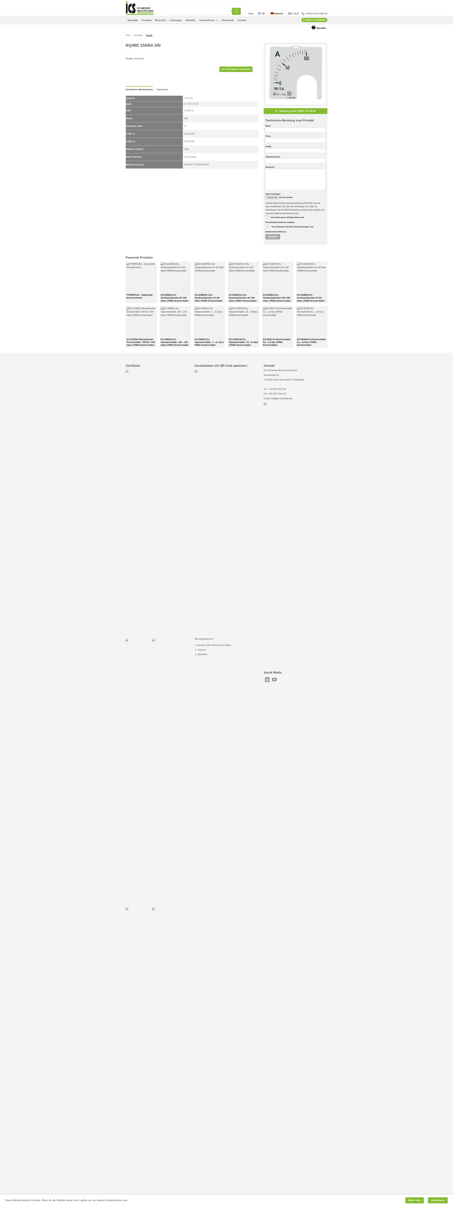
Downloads (228, 20)
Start (128, 35)
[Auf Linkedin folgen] (259, 13)
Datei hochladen (273, 194)
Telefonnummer (272, 157)
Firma (268, 136)
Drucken (318, 27)
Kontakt (241, 20)
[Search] (236, 11)
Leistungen (176, 20)
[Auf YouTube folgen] (263, 13)
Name (268, 126)
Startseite (132, 20)
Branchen (160, 20)
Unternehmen (206, 20)
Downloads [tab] (162, 89)
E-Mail (268, 146)
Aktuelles (190, 20)
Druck (149, 35)
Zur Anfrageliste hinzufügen (236, 69)
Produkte (147, 20)
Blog (251, 13)
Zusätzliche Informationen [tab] (139, 89)
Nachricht (269, 167)
